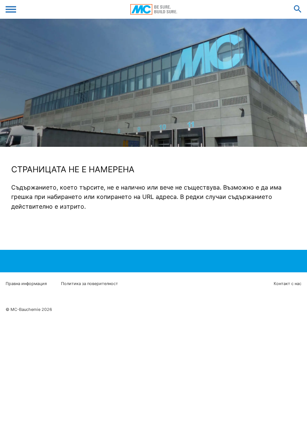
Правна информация (26, 284)
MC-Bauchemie (153, 9)
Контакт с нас (287, 284)
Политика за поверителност (89, 284)
